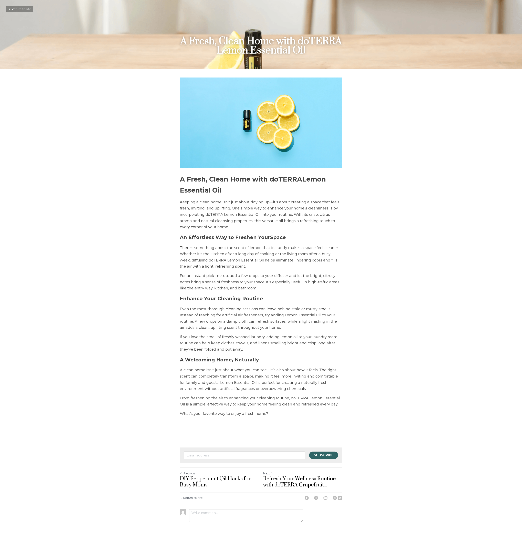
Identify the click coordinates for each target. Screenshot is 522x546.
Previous (189, 473)
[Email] (335, 498)
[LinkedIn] (325, 498)
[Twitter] (316, 498)
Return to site (21, 9)
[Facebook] (307, 498)
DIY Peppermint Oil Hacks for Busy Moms (215, 482)
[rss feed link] (340, 498)
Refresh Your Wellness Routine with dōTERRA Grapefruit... (299, 482)
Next (266, 473)
